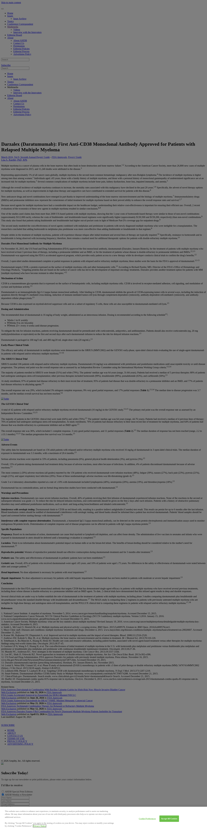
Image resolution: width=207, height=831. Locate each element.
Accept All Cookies (169, 818)
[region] (103, 819)
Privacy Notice (39, 826)
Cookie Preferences (147, 818)
